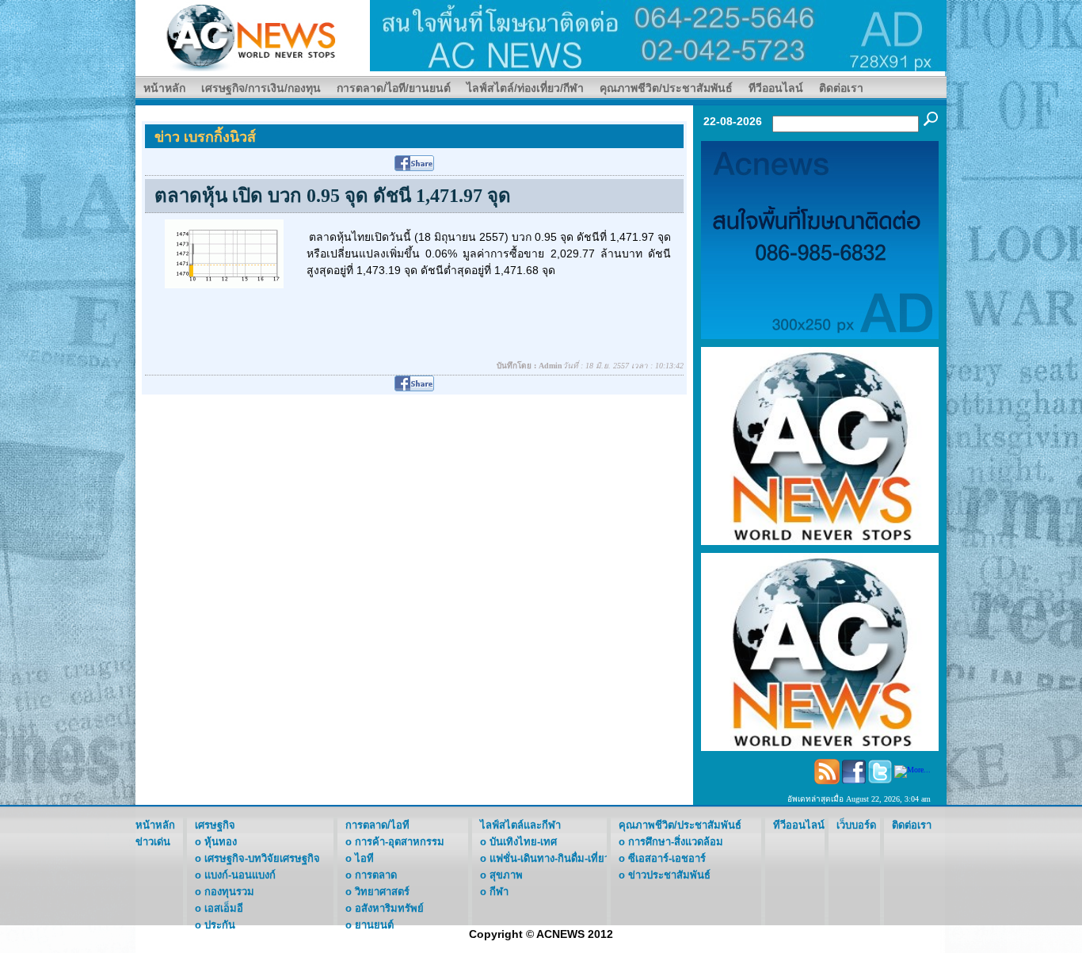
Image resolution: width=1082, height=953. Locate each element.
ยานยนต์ (374, 925)
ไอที (364, 858)
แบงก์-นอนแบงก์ (240, 875)
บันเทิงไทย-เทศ (523, 842)
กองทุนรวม (229, 892)
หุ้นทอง (220, 842)
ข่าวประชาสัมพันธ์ (669, 875)
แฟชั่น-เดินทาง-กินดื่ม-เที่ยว (550, 858)
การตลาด (376, 875)
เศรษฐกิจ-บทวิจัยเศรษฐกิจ (262, 858)
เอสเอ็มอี (223, 908)
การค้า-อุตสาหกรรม (399, 842)
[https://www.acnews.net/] (658, 34)
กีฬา (499, 892)
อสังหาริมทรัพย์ (389, 908)
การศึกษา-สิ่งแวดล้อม (675, 842)
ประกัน (219, 925)
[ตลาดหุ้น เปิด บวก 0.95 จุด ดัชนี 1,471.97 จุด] (224, 253)
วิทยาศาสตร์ (382, 892)
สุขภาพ (506, 875)
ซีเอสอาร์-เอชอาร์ (667, 858)
